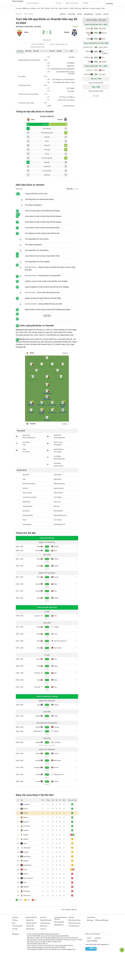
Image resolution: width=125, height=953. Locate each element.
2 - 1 (96, 70)
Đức (56, 8)
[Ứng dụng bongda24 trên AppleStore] (105, 920)
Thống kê (52, 51)
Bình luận (78, 8)
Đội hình (36, 51)
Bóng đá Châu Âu (31, 923)
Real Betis (37, 673)
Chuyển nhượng (95, 8)
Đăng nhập (109, 3)
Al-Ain (55, 634)
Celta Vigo (37, 687)
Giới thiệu (71, 917)
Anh (38, 8)
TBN (42, 8)
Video (103, 8)
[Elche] (19, 36)
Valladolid (26, 887)
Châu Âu (47, 8)
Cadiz (25, 843)
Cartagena (37, 767)
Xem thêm (96, 96)
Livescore (43, 929)
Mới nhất (58, 3)
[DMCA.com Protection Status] (90, 950)
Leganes (25, 839)
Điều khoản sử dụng (74, 920)
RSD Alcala (37, 731)
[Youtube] (110, 933)
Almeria (38, 753)
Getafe (56, 666)
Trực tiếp (98, 14)
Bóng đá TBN (30, 926)
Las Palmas (57, 742)
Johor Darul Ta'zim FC (60, 641)
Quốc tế (65, 8)
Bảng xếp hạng (88, 14)
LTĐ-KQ (71, 8)
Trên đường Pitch (73, 3)
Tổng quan (20, 51)
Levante (38, 781)
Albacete (25, 873)
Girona (38, 659)
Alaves (56, 680)
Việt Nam (33, 8)
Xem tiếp (47, 315)
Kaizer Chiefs (57, 648)
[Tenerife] (74, 36)
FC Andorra (26, 804)
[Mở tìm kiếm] (99, 3)
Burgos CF (26, 821)
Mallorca (25, 817)
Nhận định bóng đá (45, 920)
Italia (52, 8)
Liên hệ (89, 938)
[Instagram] (106, 933)
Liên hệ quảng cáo (74, 926)
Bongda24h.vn (104, 944)
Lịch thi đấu (71, 14)
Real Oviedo (57, 760)
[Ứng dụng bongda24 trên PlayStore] (98, 920)
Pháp (60, 8)
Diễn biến (28, 51)
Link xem (105, 14)
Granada (56, 727)
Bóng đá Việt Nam (31, 917)
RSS (86, 934)
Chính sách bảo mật (74, 923)
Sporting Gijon (27, 865)
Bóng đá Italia (30, 929)
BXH (71, 51)
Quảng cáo (98, 938)
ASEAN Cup (26, 8)
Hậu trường (43, 926)
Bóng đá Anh (30, 920)
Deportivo (37, 616)
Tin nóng (18, 8)
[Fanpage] (102, 933)
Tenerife (66, 32)
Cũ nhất (75, 189)
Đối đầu (59, 51)
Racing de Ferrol (58, 774)
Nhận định (85, 8)
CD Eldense (26, 891)
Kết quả (79, 14)
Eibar (38, 704)
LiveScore (63, 14)
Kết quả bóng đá (59, 922)
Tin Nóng (14, 920)
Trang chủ (15, 917)
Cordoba (56, 627)
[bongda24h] (13, 8)
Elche (26, 32)
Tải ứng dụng (91, 917)
